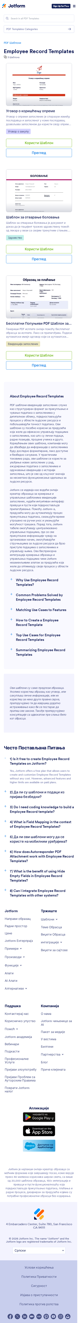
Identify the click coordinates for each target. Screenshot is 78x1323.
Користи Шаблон (39, 143)
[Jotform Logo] (13, 6)
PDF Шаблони (12, 43)
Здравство (16, 237)
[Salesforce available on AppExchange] (39, 1146)
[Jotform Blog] (39, 1316)
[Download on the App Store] (39, 1130)
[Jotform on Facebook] (10, 1316)
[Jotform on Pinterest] (46, 1316)
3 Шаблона (14, 57)
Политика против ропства (39, 1304)
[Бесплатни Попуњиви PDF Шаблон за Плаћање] (39, 298)
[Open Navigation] (74, 6)
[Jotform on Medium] (31, 1316)
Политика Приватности (39, 1276)
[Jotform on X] (17, 1316)
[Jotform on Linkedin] (24, 1316)
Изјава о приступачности (39, 1295)
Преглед (39, 153)
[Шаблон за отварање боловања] (39, 192)
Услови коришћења (39, 1267)
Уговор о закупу (19, 131)
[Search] (7, 18)
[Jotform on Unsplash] (67, 1316)
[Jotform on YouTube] (53, 1316)
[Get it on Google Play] (39, 1117)
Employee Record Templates (39, 51)
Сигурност (39, 1286)
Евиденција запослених (23, 344)
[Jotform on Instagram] (60, 1316)
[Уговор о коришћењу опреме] (39, 86)
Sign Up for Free (61, 6)
